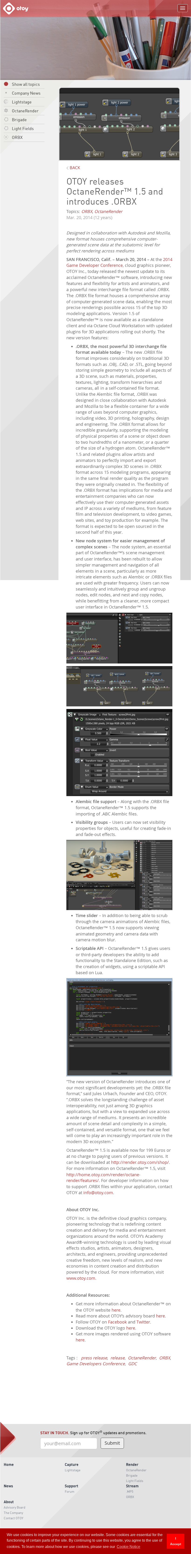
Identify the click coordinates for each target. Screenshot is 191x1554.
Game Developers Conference (95, 1363)
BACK (74, 167)
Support (71, 1485)
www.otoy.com (80, 1278)
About (9, 1501)
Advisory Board (14, 1507)
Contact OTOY (13, 1518)
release (117, 1358)
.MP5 (129, 1491)
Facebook (117, 1322)
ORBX (17, 137)
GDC (132, 1363)
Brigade (19, 119)
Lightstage (22, 101)
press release (94, 1358)
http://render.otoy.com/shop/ (140, 1162)
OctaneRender (25, 110)
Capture (71, 1464)
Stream (132, 1485)
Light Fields (23, 128)
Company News (26, 93)
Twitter (143, 1322)
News (8, 1485)
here (116, 1310)
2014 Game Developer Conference (119, 262)
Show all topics (26, 84)
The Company (13, 1512)
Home (9, 1464)
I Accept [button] (175, 1541)
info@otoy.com (98, 1192)
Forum (69, 1491)
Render (132, 1464)
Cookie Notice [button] (128, 1547)
